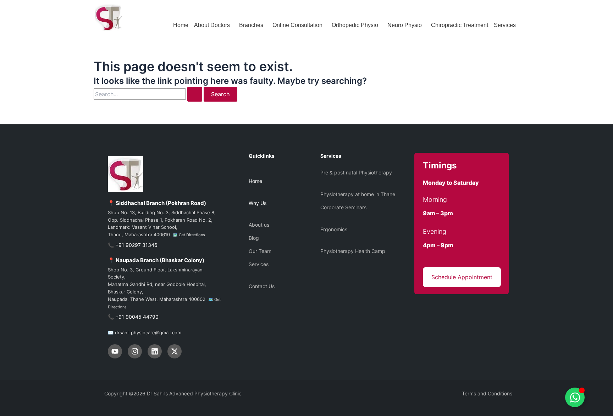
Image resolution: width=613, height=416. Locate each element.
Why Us (257, 203)
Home (180, 25)
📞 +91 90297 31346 (133, 245)
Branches (251, 25)
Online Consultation (297, 25)
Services (505, 25)
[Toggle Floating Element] (575, 397)
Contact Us (262, 286)
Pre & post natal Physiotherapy (356, 172)
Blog (254, 238)
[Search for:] (149, 94)
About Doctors (212, 25)
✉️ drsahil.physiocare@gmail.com (144, 332)
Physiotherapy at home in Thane (357, 194)
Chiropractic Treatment (459, 25)
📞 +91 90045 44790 (133, 317)
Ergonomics (333, 229)
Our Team (260, 251)
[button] (213, 25)
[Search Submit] (194, 94)
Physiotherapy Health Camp (352, 251)
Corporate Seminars (343, 207)
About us (259, 225)
